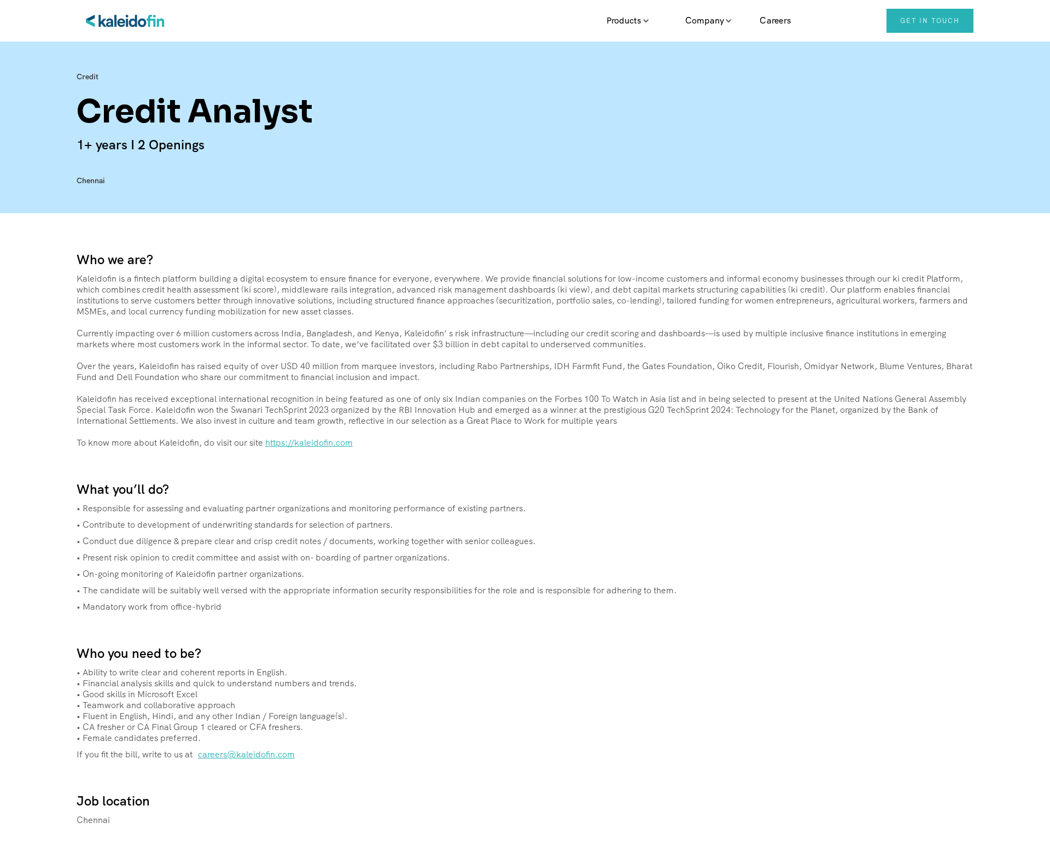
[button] (624, 21)
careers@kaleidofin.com (246, 754)
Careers (775, 20)
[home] (126, 21)
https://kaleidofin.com (309, 442)
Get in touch (930, 20)
